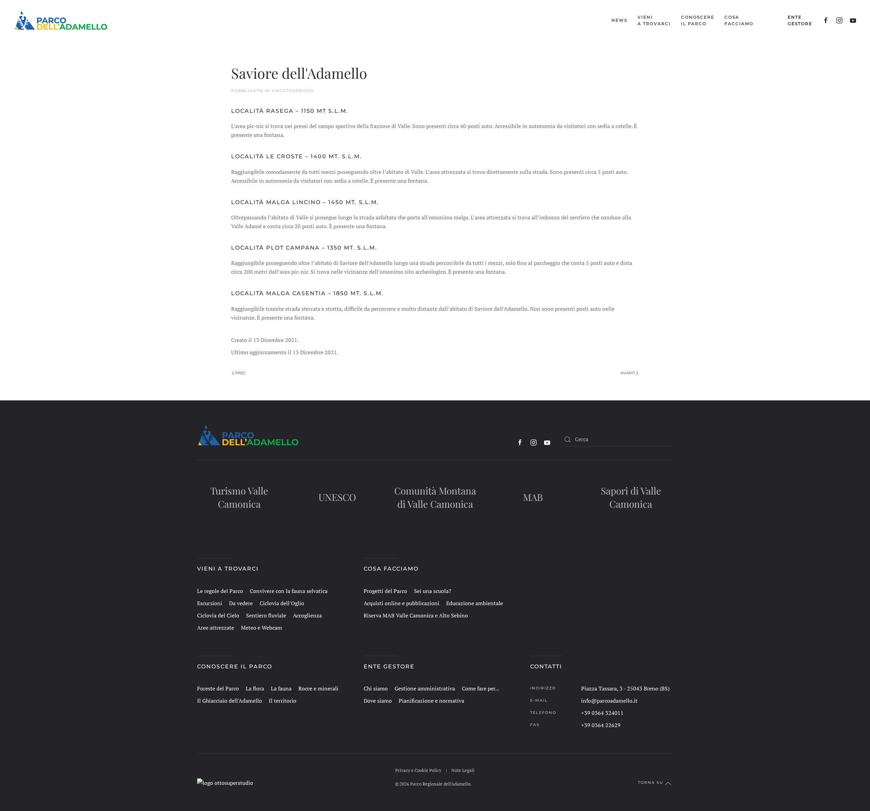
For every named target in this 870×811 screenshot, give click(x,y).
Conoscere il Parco (234, 666)
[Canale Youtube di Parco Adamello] (853, 20)
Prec (240, 373)
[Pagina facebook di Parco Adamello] (825, 20)
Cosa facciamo (391, 568)
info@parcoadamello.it (609, 700)
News (619, 20)
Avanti (628, 373)
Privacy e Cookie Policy (418, 770)
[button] (654, 20)
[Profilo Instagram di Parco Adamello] (839, 20)
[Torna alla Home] (61, 20)
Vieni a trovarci (228, 568)
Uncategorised (293, 90)
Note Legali (462, 770)
